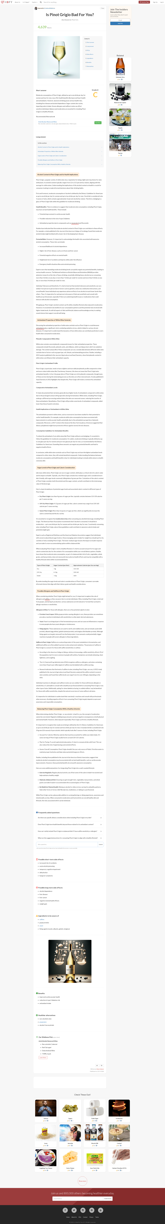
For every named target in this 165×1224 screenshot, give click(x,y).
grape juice (43, 1022)
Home (68, 1217)
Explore (34, 2)
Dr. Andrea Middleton (49, 8)
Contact (85, 1217)
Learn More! (43, 1057)
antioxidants (40, 328)
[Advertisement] (67, 1082)
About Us (17, 2)
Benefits (89, 62)
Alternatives (90, 66)
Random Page (145, 2)
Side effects (90, 54)
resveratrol (75, 223)
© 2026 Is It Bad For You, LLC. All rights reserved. (82, 1222)
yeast (41, 926)
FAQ (80, 1217)
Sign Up (155, 2)
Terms (97, 1217)
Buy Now (98, 122)
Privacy (91, 1217)
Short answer (90, 42)
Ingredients (90, 58)
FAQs (88, 50)
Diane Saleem (100, 1069)
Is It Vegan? (26, 2)
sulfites (47, 599)
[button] (70, 818)
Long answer (90, 46)
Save (103, 8)
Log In (162, 2)
